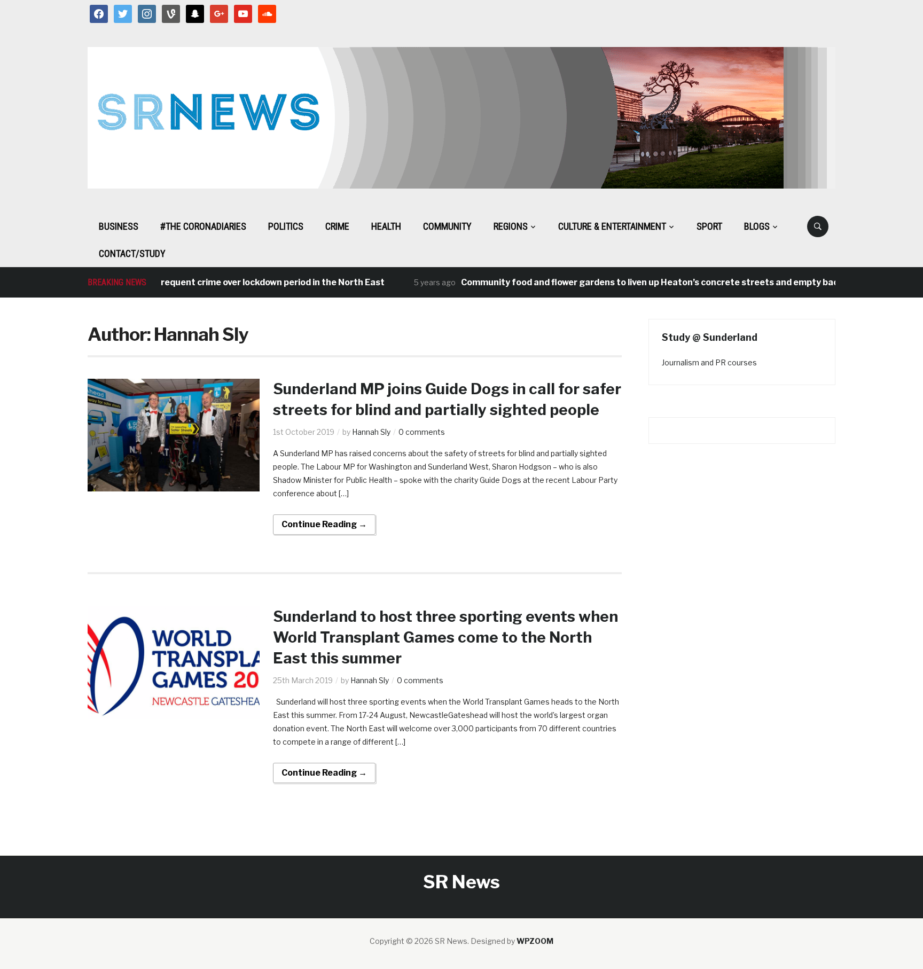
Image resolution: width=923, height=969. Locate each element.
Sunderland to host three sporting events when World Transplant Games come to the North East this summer (445, 637)
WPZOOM (535, 940)
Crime (337, 226)
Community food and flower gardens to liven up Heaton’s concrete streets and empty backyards (648, 282)
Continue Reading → (324, 524)
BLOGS (757, 226)
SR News (461, 882)
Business (118, 226)
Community (447, 226)
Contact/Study (132, 253)
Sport (709, 226)
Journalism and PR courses (709, 362)
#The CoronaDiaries (203, 226)
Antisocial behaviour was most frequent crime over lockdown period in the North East (189, 282)
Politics (285, 226)
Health (386, 226)
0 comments (421, 431)
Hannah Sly (371, 431)
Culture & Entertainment (612, 226)
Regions (511, 226)
